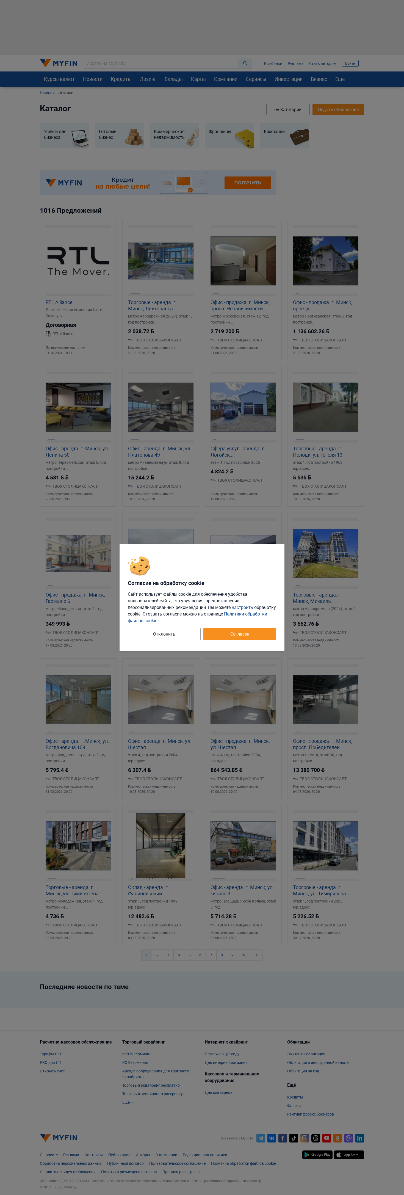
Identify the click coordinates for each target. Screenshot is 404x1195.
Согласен (239, 634)
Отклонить (164, 634)
